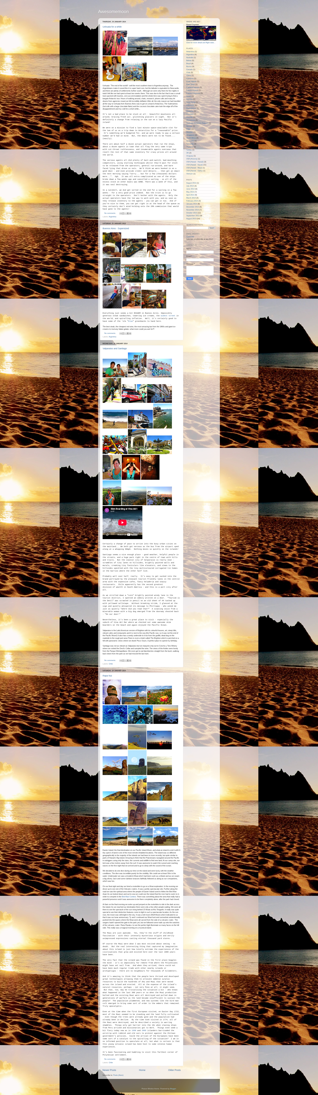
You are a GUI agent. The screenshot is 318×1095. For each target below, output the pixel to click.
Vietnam (189, 174)
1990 (134, 1031)
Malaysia (189, 111)
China (188, 75)
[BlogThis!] (123, 213)
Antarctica (190, 52)
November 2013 (192, 210)
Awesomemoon (113, 11)
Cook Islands (191, 81)
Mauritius (190, 114)
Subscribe (190, 237)
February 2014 (192, 201)
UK (187, 153)
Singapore (190, 135)
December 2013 (192, 207)
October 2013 (191, 213)
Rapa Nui (107, 675)
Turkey (189, 150)
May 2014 (190, 192)
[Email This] (120, 213)
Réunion (189, 132)
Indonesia (190, 105)
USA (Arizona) (191, 159)
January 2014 (191, 204)
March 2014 (191, 198)
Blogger (173, 1089)
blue (130, 321)
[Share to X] (125, 213)
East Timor (190, 84)
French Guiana (192, 90)
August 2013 (191, 219)
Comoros (190, 78)
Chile (111, 664)
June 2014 (190, 189)
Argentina (112, 217)
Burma (189, 66)
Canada (189, 69)
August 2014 (191, 183)
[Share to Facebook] (128, 213)
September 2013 (192, 216)
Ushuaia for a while (112, 27)
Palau (188, 129)
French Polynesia (193, 93)
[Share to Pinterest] (130, 213)
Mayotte (189, 117)
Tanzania (190, 144)
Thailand (189, 147)
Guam (188, 96)
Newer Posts (109, 1070)
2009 (144, 1031)
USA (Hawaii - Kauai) (194, 165)
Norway (189, 126)
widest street (168, 316)
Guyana (189, 99)
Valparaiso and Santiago (115, 348)
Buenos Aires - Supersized (116, 228)
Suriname (190, 141)
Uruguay (189, 156)
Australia (189, 57)
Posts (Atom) (118, 1075)
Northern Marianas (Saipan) (197, 123)
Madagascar (191, 108)
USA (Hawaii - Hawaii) (194, 162)
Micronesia (190, 120)
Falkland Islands (192, 87)
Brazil (188, 63)
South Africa (191, 138)
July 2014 (190, 186)
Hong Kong (190, 102)
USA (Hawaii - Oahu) (194, 171)
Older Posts (174, 1070)
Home (142, 1070)
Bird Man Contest (129, 897)
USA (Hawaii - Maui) (194, 168)
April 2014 (190, 195)
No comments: (110, 213)
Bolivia (188, 60)
